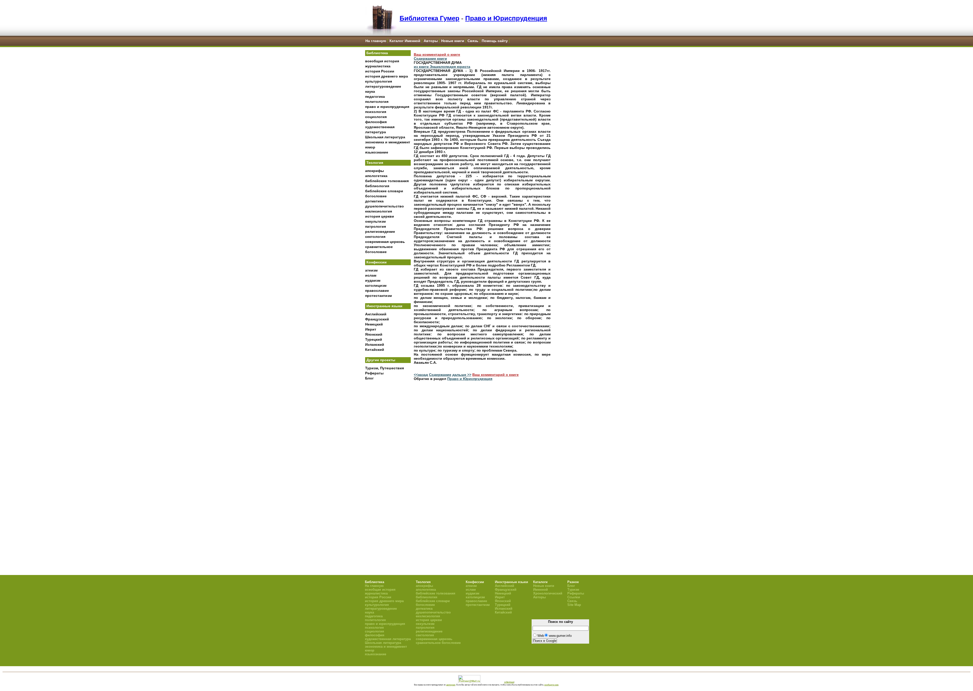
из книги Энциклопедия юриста (442, 67)
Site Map (574, 605)
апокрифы (374, 171)
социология (376, 117)
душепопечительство (384, 206)
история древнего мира (386, 76)
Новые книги (452, 41)
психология (375, 112)
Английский (375, 314)
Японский (373, 334)
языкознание (376, 152)
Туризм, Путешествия (384, 368)
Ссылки (573, 597)
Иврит (370, 329)
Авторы (431, 41)
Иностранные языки (384, 306)
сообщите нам (551, 684)
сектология (375, 237)
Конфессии (376, 262)
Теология (374, 163)
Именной (540, 589)
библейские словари (384, 191)
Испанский (374, 344)
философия (376, 122)
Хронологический (547, 593)
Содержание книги (430, 58)
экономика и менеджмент (387, 142)
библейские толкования (387, 181)
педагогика (375, 96)
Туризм (573, 589)
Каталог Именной (404, 41)
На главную (375, 41)
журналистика (377, 66)
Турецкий (373, 339)
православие (377, 291)
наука (370, 91)
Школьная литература (385, 137)
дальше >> (461, 375)
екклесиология (378, 211)
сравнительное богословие (438, 643)
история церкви (379, 216)
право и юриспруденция (387, 107)
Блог (369, 378)
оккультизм (375, 221)
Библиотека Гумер (429, 18)
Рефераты (374, 373)
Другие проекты (380, 360)
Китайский (374, 350)
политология (376, 102)
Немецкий (374, 324)
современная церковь (385, 242)
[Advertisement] (388, 466)
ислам (370, 275)
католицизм (375, 285)
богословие (376, 196)
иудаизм (372, 280)
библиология (377, 186)
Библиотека (377, 53)
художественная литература (388, 639)
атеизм (371, 270)
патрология (375, 226)
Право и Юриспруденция (506, 18)
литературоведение (383, 86)
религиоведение (380, 231)
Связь (472, 41)
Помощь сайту (495, 41)
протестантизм (378, 296)
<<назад (421, 375)
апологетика (376, 176)
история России (379, 71)
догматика (374, 201)
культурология (378, 81)
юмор (370, 147)
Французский (377, 319)
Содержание (440, 375)
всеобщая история (382, 61)
